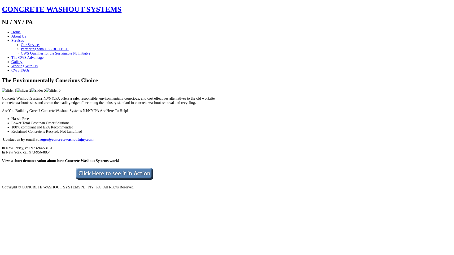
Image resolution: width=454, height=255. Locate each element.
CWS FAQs (20, 70)
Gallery (16, 62)
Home (16, 32)
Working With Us (24, 66)
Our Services (30, 45)
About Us (18, 36)
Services (17, 40)
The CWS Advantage (27, 57)
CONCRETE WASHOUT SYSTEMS (62, 9)
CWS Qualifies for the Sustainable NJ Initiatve (55, 53)
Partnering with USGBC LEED (45, 49)
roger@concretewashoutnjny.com (66, 139)
